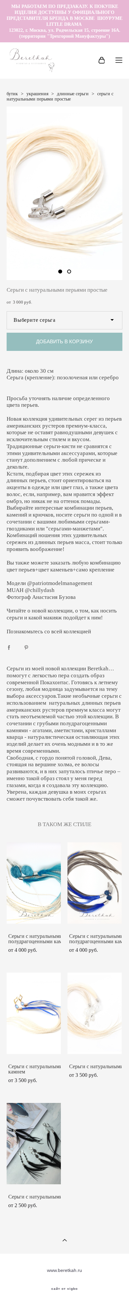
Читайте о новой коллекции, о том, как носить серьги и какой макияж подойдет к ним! (62, 614)
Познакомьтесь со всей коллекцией (49, 631)
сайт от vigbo (64, 1288)
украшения (37, 93)
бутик (12, 93)
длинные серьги (73, 93)
